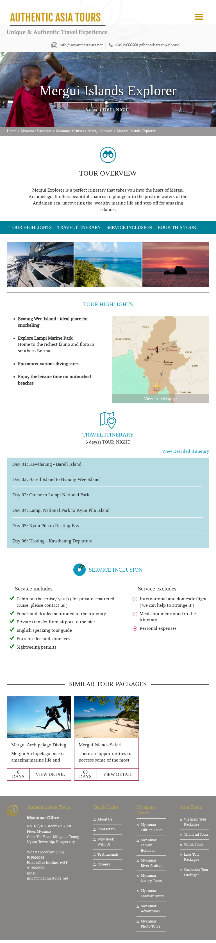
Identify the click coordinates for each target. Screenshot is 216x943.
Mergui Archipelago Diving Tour (44, 744)
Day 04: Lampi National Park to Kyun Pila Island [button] (61, 510)
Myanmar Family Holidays (148, 845)
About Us (104, 819)
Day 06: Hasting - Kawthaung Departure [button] (52, 541)
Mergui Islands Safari (100, 744)
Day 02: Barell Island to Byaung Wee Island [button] (56, 479)
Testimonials (108, 854)
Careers (103, 864)
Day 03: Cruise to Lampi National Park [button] (50, 494)
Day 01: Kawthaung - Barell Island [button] (46, 464)
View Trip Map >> (160, 398)
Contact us (106, 829)
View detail (50, 774)
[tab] (107, 464)
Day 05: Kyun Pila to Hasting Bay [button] (45, 525)
